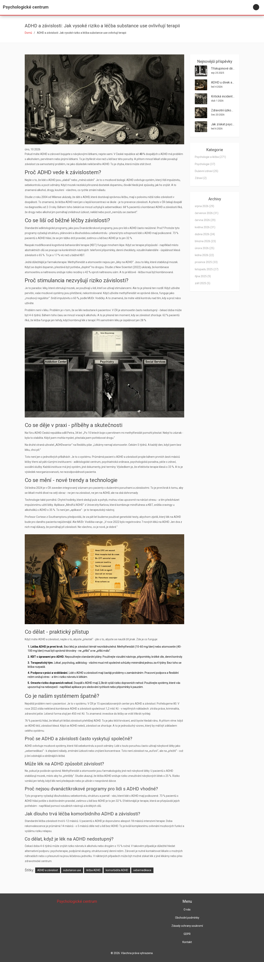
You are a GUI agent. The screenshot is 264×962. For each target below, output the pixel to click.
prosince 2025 (206, 262)
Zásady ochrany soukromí (187, 925)
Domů (28, 32)
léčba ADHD (93, 870)
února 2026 (204, 248)
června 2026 (205, 220)
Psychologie (205, 164)
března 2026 (205, 241)
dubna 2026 (205, 234)
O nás (187, 909)
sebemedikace (142, 870)
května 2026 (205, 227)
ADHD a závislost (47, 870)
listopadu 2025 (206, 269)
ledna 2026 (204, 255)
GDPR (187, 933)
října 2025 (203, 276)
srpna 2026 (204, 206)
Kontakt (187, 942)
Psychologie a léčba (210, 156)
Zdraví (201, 178)
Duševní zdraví (206, 171)
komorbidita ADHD (117, 870)
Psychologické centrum (26, 7)
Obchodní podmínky (187, 917)
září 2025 (202, 283)
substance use (72, 870)
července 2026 (206, 213)
